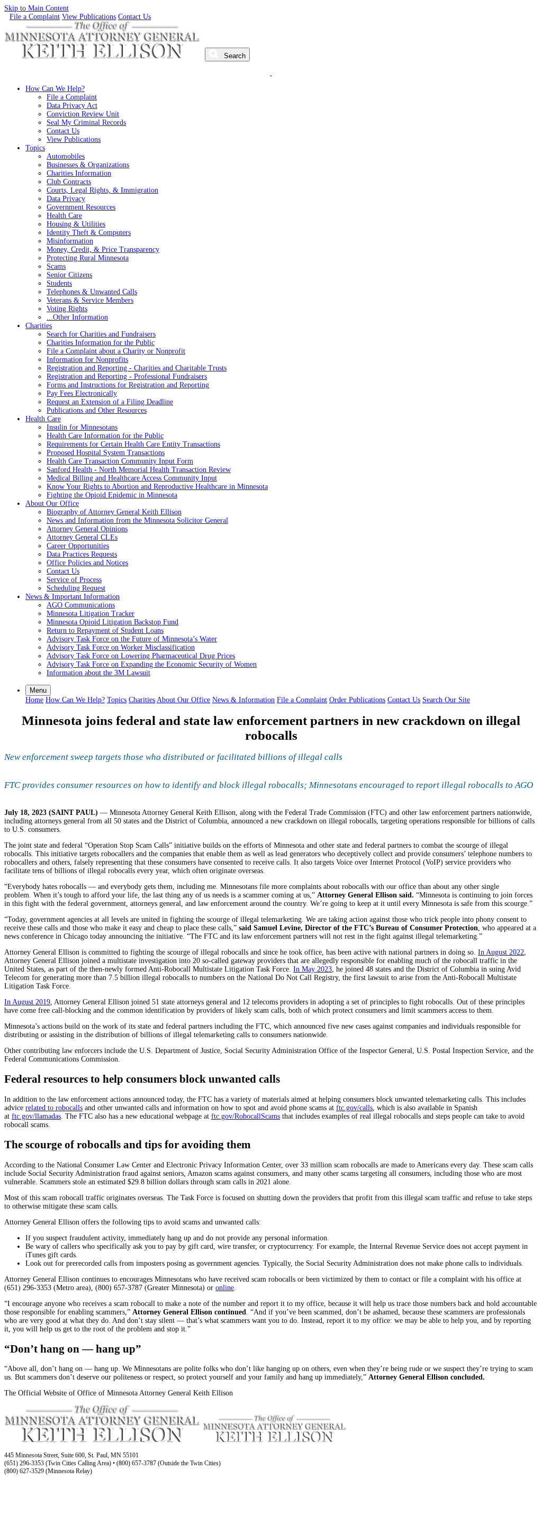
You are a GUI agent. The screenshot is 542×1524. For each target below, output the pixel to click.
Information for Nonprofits (87, 360)
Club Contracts (69, 182)
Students (59, 283)
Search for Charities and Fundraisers (101, 334)
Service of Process (74, 580)
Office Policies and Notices (87, 563)
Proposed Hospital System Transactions (106, 453)
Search (234, 56)
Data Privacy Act (72, 106)
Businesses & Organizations (88, 165)
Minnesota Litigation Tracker (90, 614)
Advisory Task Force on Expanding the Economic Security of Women (152, 664)
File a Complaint (35, 17)
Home (34, 700)
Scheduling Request (76, 588)
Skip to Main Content (36, 8)
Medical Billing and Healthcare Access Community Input (132, 478)
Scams (56, 266)
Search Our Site (446, 700)
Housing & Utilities (76, 224)
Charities (38, 326)
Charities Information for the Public (101, 343)
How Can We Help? (55, 89)
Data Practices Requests (82, 554)
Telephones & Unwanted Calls (92, 292)
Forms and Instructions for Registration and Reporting (128, 385)
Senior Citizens (69, 275)
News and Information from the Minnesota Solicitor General (137, 520)
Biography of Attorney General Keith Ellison (114, 512)
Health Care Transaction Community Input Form (120, 461)
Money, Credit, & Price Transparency (103, 249)
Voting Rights (67, 309)
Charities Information (79, 173)
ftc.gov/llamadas (36, 1116)
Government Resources (81, 207)
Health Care (64, 216)
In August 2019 (27, 1002)
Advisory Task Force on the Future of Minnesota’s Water (132, 639)
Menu (38, 690)
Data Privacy (66, 199)
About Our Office (52, 503)
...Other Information (77, 317)
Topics (35, 148)
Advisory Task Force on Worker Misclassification (121, 647)
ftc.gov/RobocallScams (245, 1116)
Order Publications (357, 700)
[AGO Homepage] (103, 56)
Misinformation (70, 241)
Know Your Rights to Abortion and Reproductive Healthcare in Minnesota (157, 487)
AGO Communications (81, 605)
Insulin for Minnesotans (82, 427)
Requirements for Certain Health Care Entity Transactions (133, 444)
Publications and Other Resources (97, 410)
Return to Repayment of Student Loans (105, 630)
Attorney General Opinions (87, 529)
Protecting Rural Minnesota (88, 258)
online (224, 1288)
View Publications (89, 17)
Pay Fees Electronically (82, 393)
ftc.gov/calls (354, 1108)
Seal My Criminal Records (86, 122)
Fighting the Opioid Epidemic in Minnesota (112, 495)
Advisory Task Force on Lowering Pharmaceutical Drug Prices (141, 656)
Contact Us (134, 17)
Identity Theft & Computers (89, 233)
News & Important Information (72, 597)
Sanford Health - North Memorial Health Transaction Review (139, 470)
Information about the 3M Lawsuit (98, 673)
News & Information (243, 700)
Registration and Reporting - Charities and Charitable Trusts (137, 368)
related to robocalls (54, 1108)
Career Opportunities (78, 546)
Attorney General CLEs (82, 537)
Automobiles (66, 156)
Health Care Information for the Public (105, 436)
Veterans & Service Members (90, 300)
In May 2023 (312, 969)
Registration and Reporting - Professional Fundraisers (127, 376)
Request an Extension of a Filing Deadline (110, 402)
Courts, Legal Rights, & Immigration (102, 190)
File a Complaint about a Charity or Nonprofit (116, 351)
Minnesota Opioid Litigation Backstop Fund (112, 622)
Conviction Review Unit (83, 114)
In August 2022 (501, 952)
